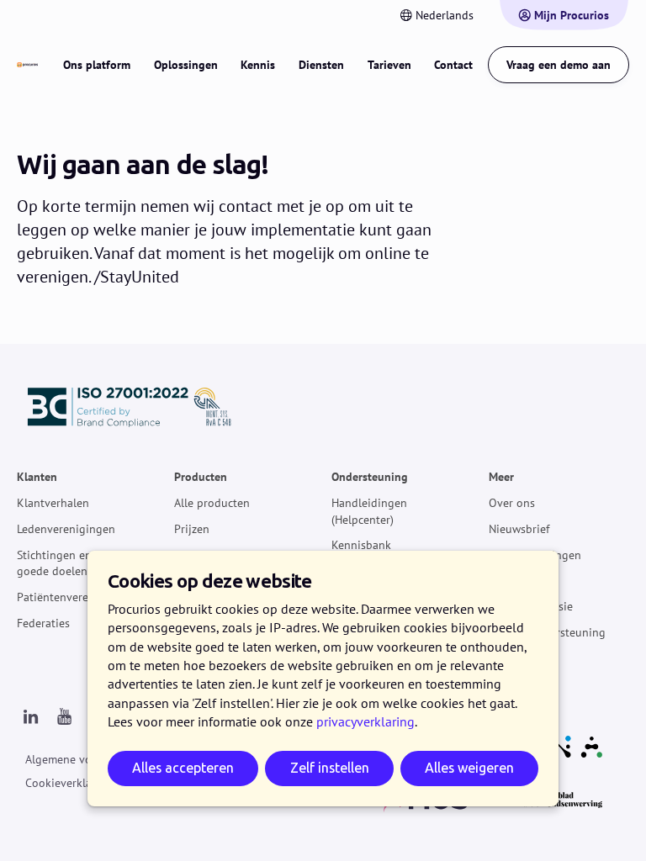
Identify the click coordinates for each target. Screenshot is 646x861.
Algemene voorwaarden (85, 759)
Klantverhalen (53, 502)
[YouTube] (63, 717)
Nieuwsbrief (519, 528)
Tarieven (389, 64)
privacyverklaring (365, 721)
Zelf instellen (329, 768)
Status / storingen (535, 555)
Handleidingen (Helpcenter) (369, 511)
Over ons (512, 502)
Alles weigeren (469, 768)
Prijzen (191, 528)
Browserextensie (531, 606)
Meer (501, 477)
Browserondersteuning (547, 632)
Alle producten (212, 502)
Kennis (258, 64)
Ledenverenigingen (66, 528)
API (497, 581)
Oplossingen (186, 64)
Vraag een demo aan (558, 64)
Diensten (321, 64)
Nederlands (445, 15)
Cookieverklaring (69, 782)
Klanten (37, 477)
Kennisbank (361, 545)
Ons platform (96, 64)
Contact (453, 64)
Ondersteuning (369, 477)
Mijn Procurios (571, 15)
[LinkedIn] (30, 717)
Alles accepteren (183, 768)
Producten (200, 477)
